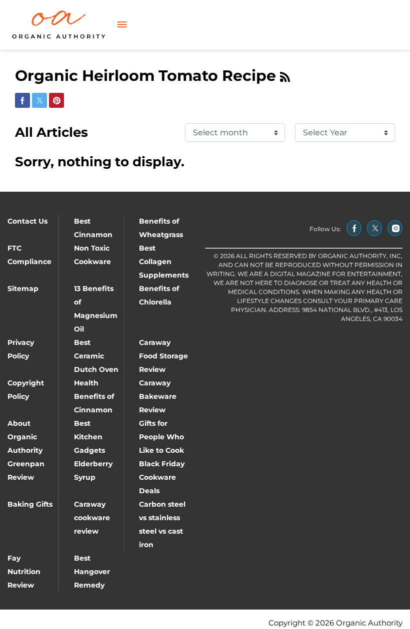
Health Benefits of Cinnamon (94, 396)
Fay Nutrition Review (24, 572)
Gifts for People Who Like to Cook (161, 437)
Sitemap (23, 288)
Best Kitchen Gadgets (89, 437)
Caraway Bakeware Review (157, 396)
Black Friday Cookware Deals (161, 477)
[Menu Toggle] (122, 25)
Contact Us (28, 221)
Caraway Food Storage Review (163, 356)
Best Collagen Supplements (163, 262)
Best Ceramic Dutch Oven (96, 356)
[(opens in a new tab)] (354, 228)
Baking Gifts (30, 504)
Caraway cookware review (92, 518)
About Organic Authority (25, 437)
